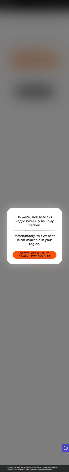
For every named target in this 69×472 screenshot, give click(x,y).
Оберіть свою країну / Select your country (34, 254)
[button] (65, 448)
